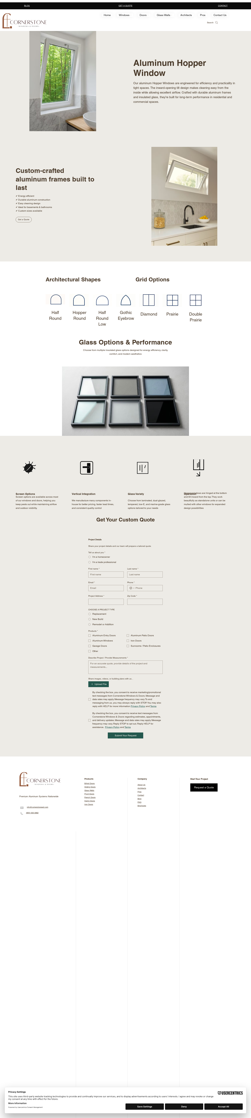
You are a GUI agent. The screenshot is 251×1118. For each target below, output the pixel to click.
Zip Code (132, 596)
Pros (139, 792)
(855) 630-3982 (32, 813)
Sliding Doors (90, 787)
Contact (141, 795)
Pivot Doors (89, 794)
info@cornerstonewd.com (37, 807)
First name (93, 569)
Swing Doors (89, 801)
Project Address (96, 596)
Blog (139, 799)
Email (91, 582)
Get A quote (125, 6)
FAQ (139, 802)
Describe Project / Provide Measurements (108, 658)
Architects (142, 788)
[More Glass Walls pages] (171, 15)
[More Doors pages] (148, 15)
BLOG (27, 6)
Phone (131, 582)
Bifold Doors (89, 783)
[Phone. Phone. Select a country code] (132, 588)
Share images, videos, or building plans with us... (110, 679)
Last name (132, 569)
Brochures (142, 806)
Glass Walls (89, 790)
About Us (141, 785)
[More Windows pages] (130, 15)
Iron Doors (88, 804)
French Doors (90, 797)
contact (223, 6)
